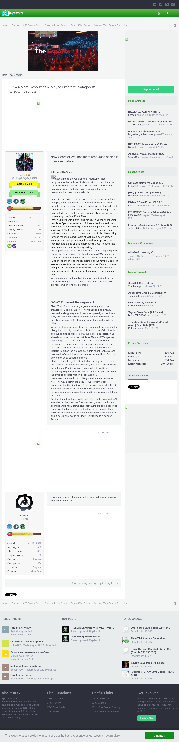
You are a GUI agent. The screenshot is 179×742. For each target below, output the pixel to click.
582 (39, 547)
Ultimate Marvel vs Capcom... (145, 182)
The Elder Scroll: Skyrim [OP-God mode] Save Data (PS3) (148, 324)
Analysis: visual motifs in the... (146, 153)
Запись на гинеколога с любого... (31, 652)
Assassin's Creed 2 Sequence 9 (147, 292)
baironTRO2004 (137, 315)
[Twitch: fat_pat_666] (14, 246)
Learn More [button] (113, 735)
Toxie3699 (134, 296)
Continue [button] (159, 735)
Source (70, 172)
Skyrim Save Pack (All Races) (145, 312)
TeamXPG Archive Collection (148, 638)
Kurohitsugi (134, 305)
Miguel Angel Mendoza (140, 134)
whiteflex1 (133, 252)
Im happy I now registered (25, 666)
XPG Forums (54, 702)
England (37, 567)
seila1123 (133, 205)
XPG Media (53, 711)
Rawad (132, 114)
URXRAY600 (135, 215)
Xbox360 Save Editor (140, 283)
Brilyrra (132, 328)
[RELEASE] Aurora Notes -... (144, 111)
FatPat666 (14, 91)
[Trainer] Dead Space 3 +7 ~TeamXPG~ (151, 225)
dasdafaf (133, 195)
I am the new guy (20, 627)
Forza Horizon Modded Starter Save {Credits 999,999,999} (152, 651)
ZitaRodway (134, 124)
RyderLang (16, 631)
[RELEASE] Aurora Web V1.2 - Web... (149, 144)
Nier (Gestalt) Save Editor (143, 302)
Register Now (146, 718)
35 (40, 555)
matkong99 (147, 252)
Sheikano (133, 286)
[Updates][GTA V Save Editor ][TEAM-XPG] (153, 673)
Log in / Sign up (159, 13)
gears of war (16, 75)
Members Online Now (141, 243)
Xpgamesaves (9, 698)
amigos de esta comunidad (144, 131)
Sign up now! (151, 89)
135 (39, 229)
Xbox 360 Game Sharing (105, 711)
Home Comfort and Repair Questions (150, 121)
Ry (5, 629)
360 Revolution (100, 698)
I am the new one (20, 674)
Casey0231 (134, 157)
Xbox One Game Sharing (106, 707)
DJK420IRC (167, 363)
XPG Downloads (56, 707)
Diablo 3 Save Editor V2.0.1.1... (146, 202)
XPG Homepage (56, 698)
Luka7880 (133, 186)
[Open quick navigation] (176, 25)
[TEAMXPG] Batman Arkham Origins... (150, 212)
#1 (116, 432)
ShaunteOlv (16, 669)
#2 (116, 513)
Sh (5, 668)
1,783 (38, 221)
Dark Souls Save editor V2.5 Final (150, 627)
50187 (38, 237)
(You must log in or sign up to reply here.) (95, 583)
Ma (5, 654)
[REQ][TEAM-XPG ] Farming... (145, 192)
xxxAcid (24, 515)
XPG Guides (99, 702)
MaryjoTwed (17, 655)
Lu (5, 643)
